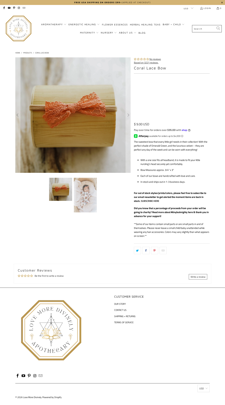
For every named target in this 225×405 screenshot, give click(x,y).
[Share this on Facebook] (146, 250)
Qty (135, 96)
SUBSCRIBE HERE (150, 201)
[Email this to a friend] (163, 250)
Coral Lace (141, 86)
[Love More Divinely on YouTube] (8, 8)
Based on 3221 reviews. (146, 62)
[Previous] (17, 115)
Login (207, 8)
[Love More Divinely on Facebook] (3, 8)
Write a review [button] (198, 277)
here (190, 212)
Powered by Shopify (52, 397)
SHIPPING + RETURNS (125, 316)
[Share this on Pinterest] (154, 250)
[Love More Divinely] (18, 28)
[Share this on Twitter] (137, 250)
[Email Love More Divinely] (23, 8)
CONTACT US (120, 310)
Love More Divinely (32, 397)
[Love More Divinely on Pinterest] (14, 8)
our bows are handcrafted (162, 176)
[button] (53, 24)
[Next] (128, 115)
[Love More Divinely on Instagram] (18, 8)
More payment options (191, 120)
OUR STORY (120, 304)
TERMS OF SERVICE (124, 322)
